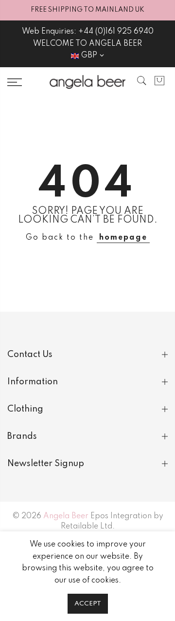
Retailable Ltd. (88, 526)
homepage (123, 238)
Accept (87, 604)
